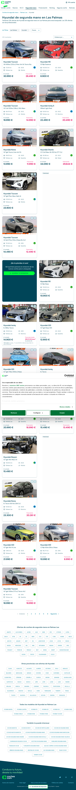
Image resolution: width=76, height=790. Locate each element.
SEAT (37, 650)
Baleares (8, 673)
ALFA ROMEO (19, 632)
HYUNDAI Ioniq (68, 709)
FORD (54, 636)
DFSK (13, 636)
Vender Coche (38, 754)
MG (26, 645)
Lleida (51, 682)
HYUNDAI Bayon (8, 709)
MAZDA (9, 645)
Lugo (59, 682)
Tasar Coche (63, 750)
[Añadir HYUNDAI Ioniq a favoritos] (32, 306)
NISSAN (51, 645)
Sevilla (30, 691)
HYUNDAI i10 (34, 709)
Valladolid (33, 695)
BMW (43, 632)
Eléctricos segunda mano (39, 741)
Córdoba (18, 677)
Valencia (22, 695)
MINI (33, 645)
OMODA (60, 645)
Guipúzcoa (10, 682)
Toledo (13, 695)
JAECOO (9, 641)
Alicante (29, 668)
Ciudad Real (7, 677)
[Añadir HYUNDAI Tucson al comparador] (35, 42)
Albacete (19, 668)
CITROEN (58, 632)
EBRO (33, 636)
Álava (10, 668)
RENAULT (29, 650)
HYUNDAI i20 (45, 709)
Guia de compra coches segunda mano (55, 746)
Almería (38, 668)
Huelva (19, 682)
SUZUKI (23, 654)
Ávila (56, 668)
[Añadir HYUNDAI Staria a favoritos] (69, 130)
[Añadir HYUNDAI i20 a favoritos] (69, 306)
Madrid (67, 682)
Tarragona (47, 691)
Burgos (29, 673)
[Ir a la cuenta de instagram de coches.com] (66, 777)
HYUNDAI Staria (44, 714)
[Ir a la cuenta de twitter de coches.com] (60, 777)
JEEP (26, 641)
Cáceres (38, 673)
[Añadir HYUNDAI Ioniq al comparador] (35, 306)
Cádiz (47, 673)
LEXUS (51, 641)
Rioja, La (67, 686)
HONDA (62, 636)
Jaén (36, 682)
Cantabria (56, 673)
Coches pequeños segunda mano (35, 732)
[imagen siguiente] (35, 49)
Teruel (67, 691)
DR (20, 636)
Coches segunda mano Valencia (60, 737)
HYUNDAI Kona (31, 714)
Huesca (28, 682)
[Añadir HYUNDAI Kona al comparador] (35, 130)
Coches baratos (12, 728)
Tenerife (58, 691)
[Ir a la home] (6, 2)
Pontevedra (56, 686)
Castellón (67, 673)
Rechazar (14, 413)
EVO (40, 636)
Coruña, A (29, 677)
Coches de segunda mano (61, 728)
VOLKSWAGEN (42, 654)
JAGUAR (18, 641)
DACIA (6, 636)
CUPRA (67, 632)
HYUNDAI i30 (56, 709)
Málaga (8, 686)
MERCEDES (18, 645)
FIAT (47, 636)
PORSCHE (19, 650)
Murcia (18, 686)
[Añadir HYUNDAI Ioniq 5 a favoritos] (69, 86)
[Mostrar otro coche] (19, 57)
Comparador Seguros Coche (18, 741)
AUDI (36, 632)
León (43, 682)
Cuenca (38, 677)
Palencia (45, 686)
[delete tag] (18, 30)
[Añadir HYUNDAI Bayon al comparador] (35, 438)
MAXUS (67, 641)
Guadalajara (68, 677)
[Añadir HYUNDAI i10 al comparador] (72, 42)
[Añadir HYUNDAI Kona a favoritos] (32, 130)
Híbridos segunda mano (16, 750)
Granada (56, 677)
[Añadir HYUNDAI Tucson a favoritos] (32, 42)
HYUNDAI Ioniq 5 (18, 714)
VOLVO (52, 654)
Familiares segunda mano (58, 741)
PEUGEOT (9, 650)
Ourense (36, 686)
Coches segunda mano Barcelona (59, 732)
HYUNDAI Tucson (57, 714)
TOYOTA (32, 654)
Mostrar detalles (65, 407)
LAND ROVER (41, 641)
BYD (51, 632)
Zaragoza (62, 695)
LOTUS (59, 641)
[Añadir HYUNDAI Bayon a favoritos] (32, 438)
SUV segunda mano (48, 750)
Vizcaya (43, 695)
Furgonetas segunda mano (31, 746)
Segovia (20, 691)
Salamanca (10, 691)
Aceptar (62, 413)
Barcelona (19, 673)
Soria (38, 691)
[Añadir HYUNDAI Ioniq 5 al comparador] (72, 86)
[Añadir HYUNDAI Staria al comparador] (72, 130)
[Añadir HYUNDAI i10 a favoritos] (69, 42)
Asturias (48, 668)
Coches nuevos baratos (14, 732)
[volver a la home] (8, 777)
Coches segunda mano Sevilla (37, 737)
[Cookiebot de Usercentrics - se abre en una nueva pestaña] (66, 375)
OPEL (67, 645)
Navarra (26, 686)
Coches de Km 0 (25, 728)
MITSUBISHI (42, 645)
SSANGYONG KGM (64, 650)
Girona (47, 677)
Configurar (37, 413)
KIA (33, 641)
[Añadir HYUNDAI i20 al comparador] (72, 306)
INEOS (70, 636)
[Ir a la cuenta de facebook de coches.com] (72, 777)
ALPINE (29, 632)
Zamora (52, 695)
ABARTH (9, 632)
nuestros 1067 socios (17, 385)
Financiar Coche (14, 746)
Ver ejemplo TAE (28, 340)
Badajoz (65, 668)
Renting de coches (33, 750)
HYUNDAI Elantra (22, 709)
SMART (53, 650)
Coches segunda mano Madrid (15, 737)
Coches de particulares (42, 728)
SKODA (45, 650)
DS (26, 636)
